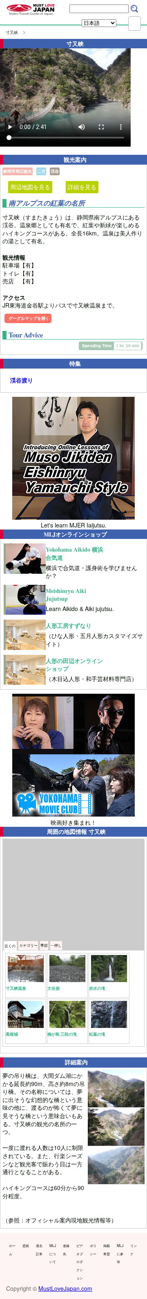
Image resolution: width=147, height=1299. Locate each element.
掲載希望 (106, 1249)
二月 (41, 171)
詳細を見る (82, 187)
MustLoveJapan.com (65, 1288)
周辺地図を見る (30, 187)
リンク (133, 1249)
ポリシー (93, 1249)
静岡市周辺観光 (17, 171)
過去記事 (39, 1249)
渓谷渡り (21, 380)
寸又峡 (12, 32)
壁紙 (25, 1245)
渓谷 (55, 171)
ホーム (12, 1249)
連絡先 (66, 1249)
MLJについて (52, 1253)
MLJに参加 (120, 1253)
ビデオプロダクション (79, 1261)
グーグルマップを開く (29, 318)
